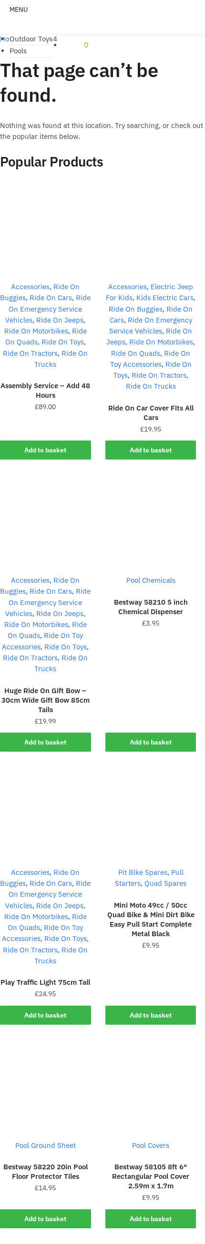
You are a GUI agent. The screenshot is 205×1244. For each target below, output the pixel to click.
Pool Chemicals (150, 580)
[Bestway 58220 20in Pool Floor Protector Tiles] (45, 1085)
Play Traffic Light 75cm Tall (45, 982)
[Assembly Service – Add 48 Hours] (45, 227)
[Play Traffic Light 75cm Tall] (45, 812)
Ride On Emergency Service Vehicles (48, 308)
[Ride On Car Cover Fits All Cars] (150, 227)
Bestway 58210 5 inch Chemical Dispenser (151, 607)
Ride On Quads (135, 353)
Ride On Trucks (151, 386)
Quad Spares (165, 883)
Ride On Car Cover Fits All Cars (151, 412)
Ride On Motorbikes (36, 330)
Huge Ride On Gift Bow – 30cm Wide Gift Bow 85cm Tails (45, 700)
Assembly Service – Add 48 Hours (45, 390)
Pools (18, 50)
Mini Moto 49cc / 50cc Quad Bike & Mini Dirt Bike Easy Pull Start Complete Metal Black (151, 919)
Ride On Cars (51, 297)
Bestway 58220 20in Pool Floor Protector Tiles (45, 1171)
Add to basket (45, 450)
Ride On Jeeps (59, 319)
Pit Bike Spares (142, 872)
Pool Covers (150, 1145)
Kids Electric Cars (165, 297)
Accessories (30, 286)
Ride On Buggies (136, 308)
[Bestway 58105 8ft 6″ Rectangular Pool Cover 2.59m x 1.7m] (150, 1085)
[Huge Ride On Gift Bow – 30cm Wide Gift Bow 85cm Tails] (45, 520)
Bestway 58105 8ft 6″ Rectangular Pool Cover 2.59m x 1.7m (150, 1176)
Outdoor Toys (31, 38)
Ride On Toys (62, 341)
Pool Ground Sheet (45, 1145)
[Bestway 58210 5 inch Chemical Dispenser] (150, 520)
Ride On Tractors (30, 353)
